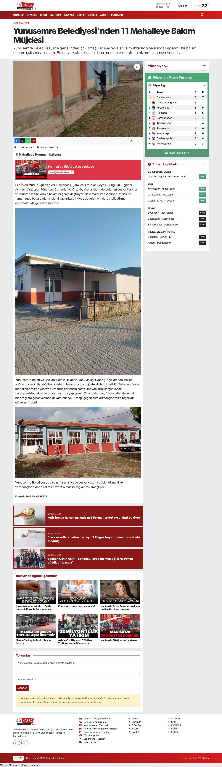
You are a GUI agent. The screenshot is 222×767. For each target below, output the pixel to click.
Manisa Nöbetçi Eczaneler (97, 718)
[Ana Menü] (207, 15)
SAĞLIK (92, 14)
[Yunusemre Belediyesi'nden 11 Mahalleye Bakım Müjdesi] (78, 99)
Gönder (22, 687)
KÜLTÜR (175, 732)
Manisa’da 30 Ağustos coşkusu (118, 640)
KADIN (135, 728)
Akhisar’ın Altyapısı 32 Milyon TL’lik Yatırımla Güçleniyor (75, 641)
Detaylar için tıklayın (177, 152)
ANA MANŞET (21, 23)
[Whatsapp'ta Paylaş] (28, 140)
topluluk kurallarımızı (46, 698)
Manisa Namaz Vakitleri (96, 725)
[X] (21, 742)
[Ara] (203, 15)
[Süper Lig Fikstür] (204, 164)
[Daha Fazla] (33, 140)
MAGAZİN (117, 14)
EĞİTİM (81, 14)
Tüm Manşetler (91, 735)
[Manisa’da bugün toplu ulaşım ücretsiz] (36, 626)
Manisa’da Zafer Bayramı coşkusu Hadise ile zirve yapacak (120, 607)
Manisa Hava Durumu (95, 722)
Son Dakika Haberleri (94, 738)
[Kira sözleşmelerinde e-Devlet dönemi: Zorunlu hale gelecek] (36, 592)
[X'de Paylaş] (22, 140)
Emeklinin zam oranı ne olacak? (76, 606)
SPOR (43, 14)
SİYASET (32, 14)
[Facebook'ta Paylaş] (16, 140)
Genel (135, 718)
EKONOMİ (55, 14)
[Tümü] (204, 65)
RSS (19, 758)
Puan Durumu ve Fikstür (96, 732)
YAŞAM (104, 14)
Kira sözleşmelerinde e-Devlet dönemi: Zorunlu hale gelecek (34, 607)
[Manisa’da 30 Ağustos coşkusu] (120, 626)
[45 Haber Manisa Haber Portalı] (24, 6)
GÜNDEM (18, 14)
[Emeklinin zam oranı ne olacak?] (78, 592)
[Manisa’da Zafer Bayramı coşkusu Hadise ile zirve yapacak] (120, 592)
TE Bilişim (203, 758)
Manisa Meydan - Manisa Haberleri (20, 765)
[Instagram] (26, 742)
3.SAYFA (69, 14)
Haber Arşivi (90, 742)
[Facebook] (15, 742)
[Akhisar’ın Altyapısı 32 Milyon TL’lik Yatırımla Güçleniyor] (78, 626)
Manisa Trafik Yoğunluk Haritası (100, 728)
